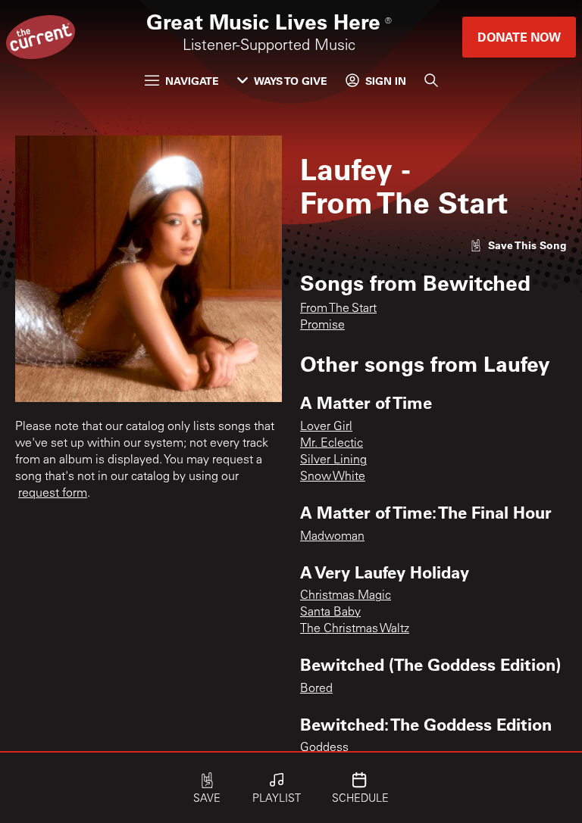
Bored (316, 689)
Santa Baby (330, 612)
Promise (322, 326)
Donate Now (519, 37)
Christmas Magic (345, 596)
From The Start (338, 309)
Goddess (324, 748)
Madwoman (332, 537)
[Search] (431, 80)
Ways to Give (290, 80)
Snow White (332, 477)
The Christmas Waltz (354, 629)
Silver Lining (333, 460)
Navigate (192, 80)
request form (52, 494)
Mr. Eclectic (331, 444)
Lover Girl (326, 427)
